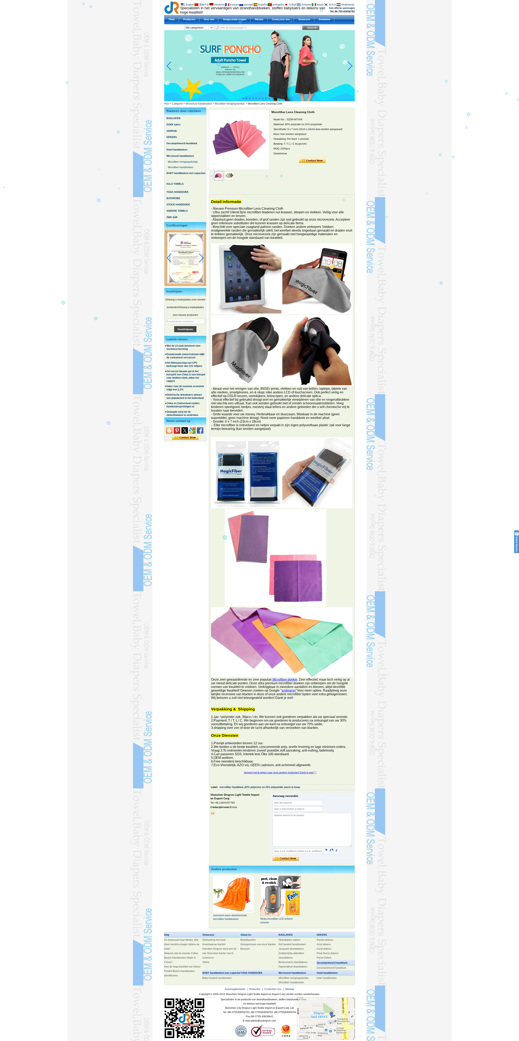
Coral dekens (324, 948)
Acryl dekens (324, 944)
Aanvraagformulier (235, 989)
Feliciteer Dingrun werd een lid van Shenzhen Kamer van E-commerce (219, 953)
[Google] (192, 430)
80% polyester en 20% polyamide (264, 787)
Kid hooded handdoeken (292, 944)
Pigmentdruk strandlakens (293, 966)
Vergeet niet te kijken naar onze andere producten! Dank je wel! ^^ (280, 772)
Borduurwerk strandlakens (293, 962)
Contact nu (185, 437)
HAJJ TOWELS (175, 184)
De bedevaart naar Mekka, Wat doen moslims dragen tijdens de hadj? (181, 944)
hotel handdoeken (327, 978)
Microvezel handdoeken (199, 103)
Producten (189, 19)
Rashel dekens (325, 940)
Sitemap (289, 989)
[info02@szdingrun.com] (212, 813)
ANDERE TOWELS (177, 210)
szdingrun (289, 690)
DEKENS (171, 137)
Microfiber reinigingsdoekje (230, 103)
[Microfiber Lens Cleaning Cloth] (239, 139)
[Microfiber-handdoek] (259, 100)
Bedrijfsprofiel (248, 940)
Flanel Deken (324, 957)
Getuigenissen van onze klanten (258, 944)
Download (324, 19)
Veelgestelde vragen (234, 19)
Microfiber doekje (284, 679)
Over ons (209, 19)
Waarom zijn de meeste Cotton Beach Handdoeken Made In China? (181, 958)
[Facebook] (200, 430)
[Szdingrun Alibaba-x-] (169, 430)
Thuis (171, 19)
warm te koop (292, 787)
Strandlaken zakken (289, 940)
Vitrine (205, 962)
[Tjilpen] (184, 430)
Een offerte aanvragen (342, 8)
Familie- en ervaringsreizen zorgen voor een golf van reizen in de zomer (185, 412)
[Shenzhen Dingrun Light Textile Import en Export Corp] (171, 7)
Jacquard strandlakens (291, 948)
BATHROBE (173, 198)
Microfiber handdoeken (180, 167)
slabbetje (171, 130)
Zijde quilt (171, 217)
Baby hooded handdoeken (217, 978)
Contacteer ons (281, 19)
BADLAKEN (173, 118)
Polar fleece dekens (328, 953)
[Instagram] (177, 430)
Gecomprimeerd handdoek (181, 143)
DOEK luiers (173, 124)
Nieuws (259, 19)
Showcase (304, 19)
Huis (166, 103)
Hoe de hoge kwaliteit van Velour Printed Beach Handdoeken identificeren (182, 971)
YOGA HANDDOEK (177, 192)
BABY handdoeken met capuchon (185, 173)
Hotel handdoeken (176, 149)
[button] (243, 98)
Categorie (177, 103)
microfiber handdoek (231, 787)
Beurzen (245, 948)
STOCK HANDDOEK (178, 204)
